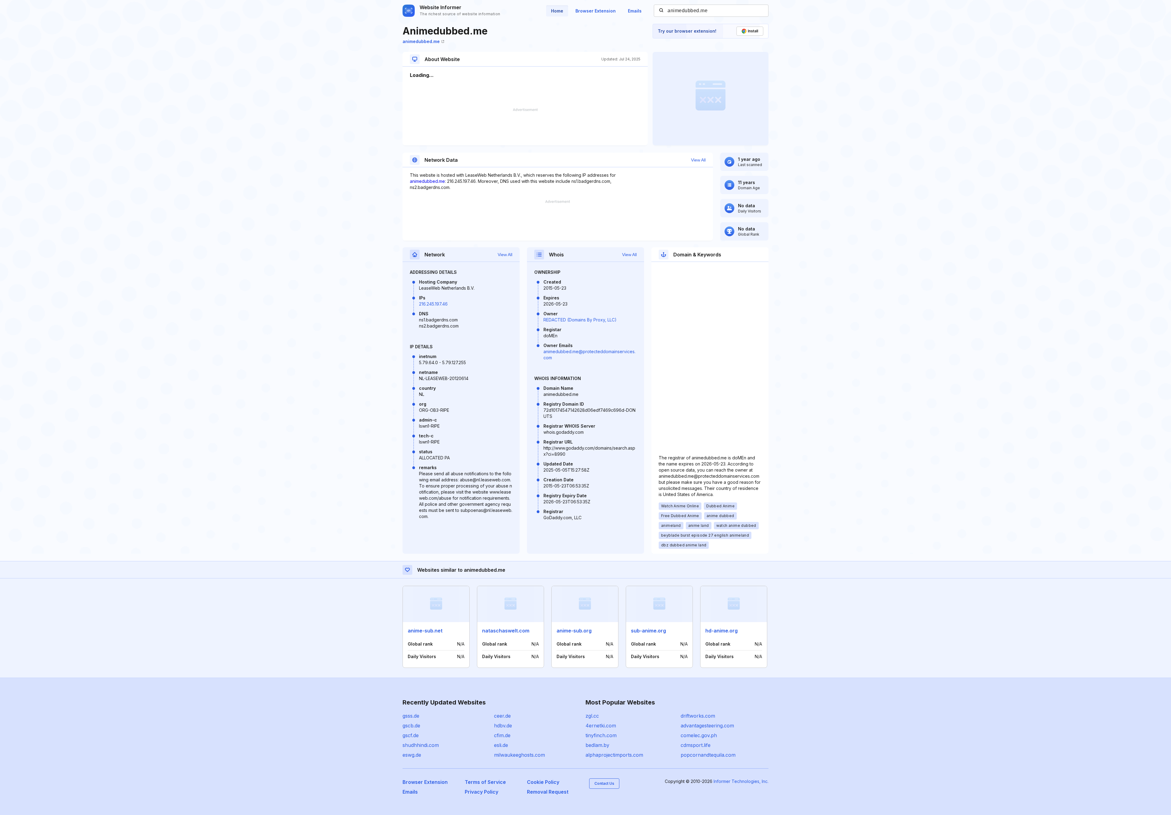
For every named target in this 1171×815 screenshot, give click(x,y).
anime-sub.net (425, 631)
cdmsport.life (696, 745)
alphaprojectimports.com (614, 755)
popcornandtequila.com (708, 755)
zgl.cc (592, 716)
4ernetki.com (601, 726)
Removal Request (547, 792)
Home (557, 10)
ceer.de (502, 716)
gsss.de (411, 716)
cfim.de (502, 735)
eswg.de (412, 755)
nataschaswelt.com (505, 631)
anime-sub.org (574, 631)
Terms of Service (485, 782)
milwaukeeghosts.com (519, 755)
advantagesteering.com (707, 726)
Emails (635, 10)
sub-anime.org (648, 631)
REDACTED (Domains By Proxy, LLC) (580, 319)
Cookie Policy (543, 782)
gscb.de (411, 726)
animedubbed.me (421, 41)
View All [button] (698, 160)
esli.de (501, 745)
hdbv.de (503, 726)
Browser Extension (595, 10)
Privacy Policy (481, 792)
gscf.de (411, 735)
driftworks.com (698, 716)
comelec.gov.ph (699, 735)
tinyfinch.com (601, 735)
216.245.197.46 (433, 303)
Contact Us (604, 783)
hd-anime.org (721, 631)
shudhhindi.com (421, 745)
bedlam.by (597, 745)
